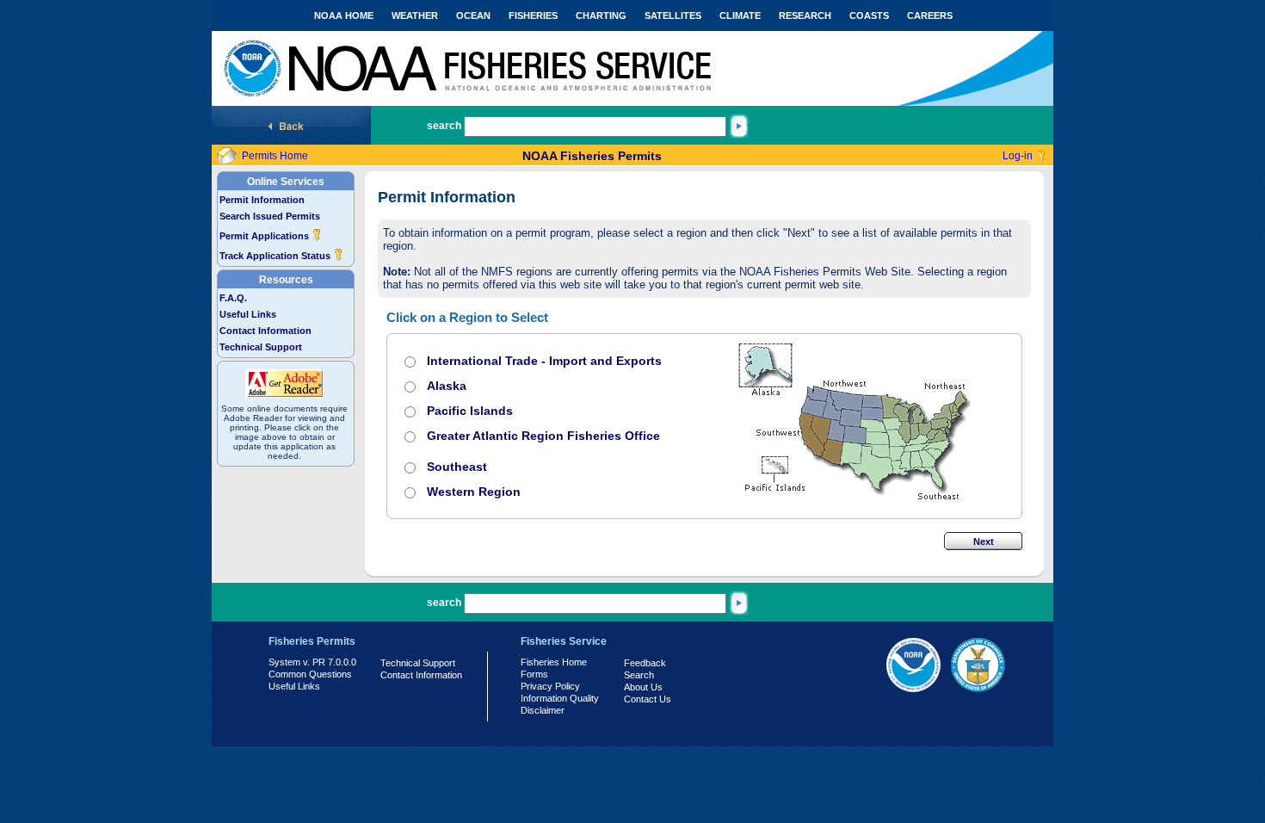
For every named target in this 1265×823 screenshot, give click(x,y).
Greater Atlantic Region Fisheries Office (543, 435)
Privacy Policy (550, 686)
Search (639, 675)
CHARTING (601, 15)
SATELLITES (673, 15)
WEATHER (415, 15)
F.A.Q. (233, 298)
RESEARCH (805, 15)
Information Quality (560, 698)
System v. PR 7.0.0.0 (312, 662)
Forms (534, 674)
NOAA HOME (343, 15)
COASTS (869, 15)
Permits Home (275, 156)
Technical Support (260, 347)
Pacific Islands (470, 411)
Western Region (474, 491)
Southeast (457, 466)
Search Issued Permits (269, 216)
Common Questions (310, 674)
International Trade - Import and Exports (544, 361)
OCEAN (473, 15)
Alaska (446, 386)
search (444, 126)
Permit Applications (265, 236)
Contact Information (265, 330)
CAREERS (930, 15)
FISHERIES (533, 15)
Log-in (1018, 156)
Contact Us (647, 699)
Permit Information (262, 200)
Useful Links (247, 314)
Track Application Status (276, 256)
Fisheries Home (554, 662)
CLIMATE (740, 15)
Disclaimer (543, 710)
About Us (643, 687)
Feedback (645, 663)
